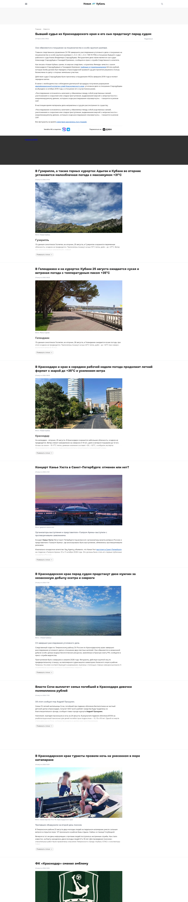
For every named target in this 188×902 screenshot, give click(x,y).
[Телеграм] (68, 129)
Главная (38, 29)
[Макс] (64, 129)
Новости (46, 29)
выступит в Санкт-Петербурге (109, 549)
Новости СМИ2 (31, 139)
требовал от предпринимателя (93, 67)
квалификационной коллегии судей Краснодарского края (59, 86)
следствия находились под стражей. (71, 122)
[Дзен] (107, 129)
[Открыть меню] (26, 4)
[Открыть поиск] (162, 4)
